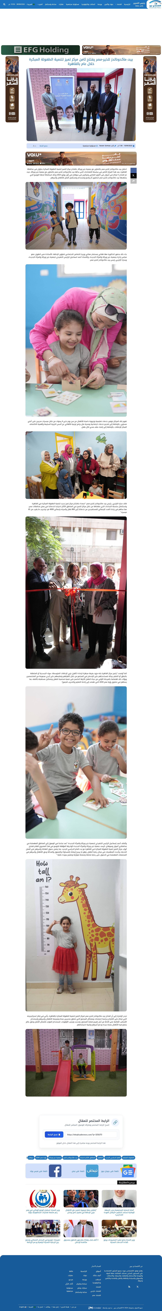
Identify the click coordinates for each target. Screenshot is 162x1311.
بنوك (85, 1275)
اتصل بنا (40, 1307)
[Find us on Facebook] (142, 1286)
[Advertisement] (81, 25)
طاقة (71, 1271)
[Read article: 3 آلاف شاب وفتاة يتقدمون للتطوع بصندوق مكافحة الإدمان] (81, 1228)
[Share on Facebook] (133, 170)
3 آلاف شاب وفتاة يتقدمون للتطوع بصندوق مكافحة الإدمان (81, 1241)
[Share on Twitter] (133, 175)
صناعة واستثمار (50, 4)
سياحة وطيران (81, 1283)
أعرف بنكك (97, 1275)
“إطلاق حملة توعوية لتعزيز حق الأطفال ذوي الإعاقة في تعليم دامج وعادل (81, 1211)
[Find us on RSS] (129, 1286)
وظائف (48, 1307)
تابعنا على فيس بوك (38, 1171)
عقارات (61, 4)
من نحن (74, 1307)
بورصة (100, 4)
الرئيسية (127, 4)
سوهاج (31, 1157)
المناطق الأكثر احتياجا (87, 1157)
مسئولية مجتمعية (72, 4)
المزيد (40, 4)
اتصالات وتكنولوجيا (88, 4)
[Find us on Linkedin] (133, 1286)
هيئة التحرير (65, 1307)
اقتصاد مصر (96, 1295)
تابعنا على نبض (78, 1171)
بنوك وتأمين (108, 4)
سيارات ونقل (82, 1288)
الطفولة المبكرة (128, 1157)
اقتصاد (119, 4)
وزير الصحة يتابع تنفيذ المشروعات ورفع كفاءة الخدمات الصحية (119, 1241)
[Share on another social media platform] (133, 181)
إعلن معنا (56, 1307)
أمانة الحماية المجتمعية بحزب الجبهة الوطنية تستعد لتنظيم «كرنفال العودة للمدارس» (119, 1212)
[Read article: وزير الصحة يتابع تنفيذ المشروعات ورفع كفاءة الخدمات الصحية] (119, 1228)
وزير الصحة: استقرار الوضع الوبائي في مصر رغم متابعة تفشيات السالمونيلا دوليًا (43, 1211)
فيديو (71, 1279)
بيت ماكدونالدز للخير (70, 1157)
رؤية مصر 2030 (41, 1157)
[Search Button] (4, 4)
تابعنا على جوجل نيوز (110, 1171)
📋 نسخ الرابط (54, 1134)
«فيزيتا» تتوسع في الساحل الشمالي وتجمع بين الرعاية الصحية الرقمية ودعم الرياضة (42, 1241)
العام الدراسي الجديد (112, 1157)
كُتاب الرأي (69, 1283)
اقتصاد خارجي (95, 1291)
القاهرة (100, 1157)
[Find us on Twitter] (138, 1286)
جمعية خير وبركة (55, 1157)
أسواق (98, 1271)
